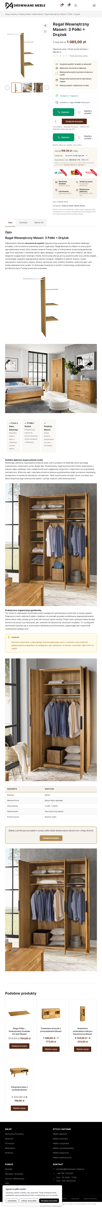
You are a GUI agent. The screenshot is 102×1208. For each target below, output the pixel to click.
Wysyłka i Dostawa (14, 1174)
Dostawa (23, 222)
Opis (10, 222)
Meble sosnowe (60, 1138)
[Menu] (94, 5)
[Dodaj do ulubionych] (45, 31)
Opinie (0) (38, 222)
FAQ (7, 1183)
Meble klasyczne (61, 1152)
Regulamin (75, 1199)
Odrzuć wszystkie (28, 1201)
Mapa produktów (90, 1199)
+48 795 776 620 (64, 1173)
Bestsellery (10, 1148)
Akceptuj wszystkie (49, 1201)
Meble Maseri (37, 14)
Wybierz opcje (51, 1049)
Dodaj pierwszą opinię (79, 56)
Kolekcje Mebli (25, 14)
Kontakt (8, 1169)
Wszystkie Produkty (14, 1134)
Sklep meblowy (11, 14)
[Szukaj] (75, 5)
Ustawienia (12, 1201)
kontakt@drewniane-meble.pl (70, 1169)
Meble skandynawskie (63, 1148)
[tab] (10, 222)
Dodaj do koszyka (74, 121)
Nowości (9, 1138)
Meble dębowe (60, 1134)
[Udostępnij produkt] (45, 25)
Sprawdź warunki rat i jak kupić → (75, 165)
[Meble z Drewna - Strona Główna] (25, 5)
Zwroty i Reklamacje (14, 1178)
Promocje (9, 1143)
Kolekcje (9, 1152)
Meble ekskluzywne (62, 1157)
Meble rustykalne (61, 1143)
